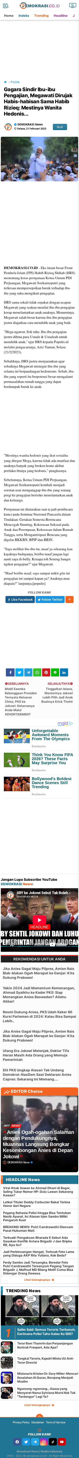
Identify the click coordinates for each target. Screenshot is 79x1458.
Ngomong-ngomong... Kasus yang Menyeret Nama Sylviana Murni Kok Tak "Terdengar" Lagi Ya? (46, 1393)
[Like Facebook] (17, 1441)
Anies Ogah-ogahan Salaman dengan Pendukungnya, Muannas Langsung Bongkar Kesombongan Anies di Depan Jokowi (38, 1144)
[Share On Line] (55, 672)
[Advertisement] (40, 45)
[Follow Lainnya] (69, 599)
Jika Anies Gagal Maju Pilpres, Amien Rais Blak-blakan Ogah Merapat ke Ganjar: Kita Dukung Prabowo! (38, 973)
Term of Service (55, 1422)
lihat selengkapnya (37, 1279)
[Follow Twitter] (26, 1441)
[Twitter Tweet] (19, 672)
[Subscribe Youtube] (62, 1441)
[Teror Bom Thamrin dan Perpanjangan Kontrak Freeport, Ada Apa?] (7, 1347)
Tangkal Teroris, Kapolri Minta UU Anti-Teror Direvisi (45, 1360)
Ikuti (60, 127)
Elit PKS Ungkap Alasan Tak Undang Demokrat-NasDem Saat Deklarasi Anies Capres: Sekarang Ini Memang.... (37, 1074)
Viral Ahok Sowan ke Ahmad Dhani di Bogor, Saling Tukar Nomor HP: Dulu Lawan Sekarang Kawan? (38, 1191)
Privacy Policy (21, 1422)
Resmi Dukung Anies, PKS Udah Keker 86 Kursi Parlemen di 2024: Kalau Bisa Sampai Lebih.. (39, 1016)
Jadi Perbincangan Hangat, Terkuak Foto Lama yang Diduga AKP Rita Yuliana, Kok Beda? (38, 1253)
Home (9, 16)
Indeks (24, 16)
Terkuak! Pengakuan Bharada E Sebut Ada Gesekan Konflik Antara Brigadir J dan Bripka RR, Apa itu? (37, 1241)
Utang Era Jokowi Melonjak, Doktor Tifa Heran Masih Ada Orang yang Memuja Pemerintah (36, 1055)
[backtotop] (39, 1417)
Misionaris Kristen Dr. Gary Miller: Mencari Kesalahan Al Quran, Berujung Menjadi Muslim (47, 1377)
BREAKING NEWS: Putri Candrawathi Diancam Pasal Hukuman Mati (38, 1229)
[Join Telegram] (35, 1441)
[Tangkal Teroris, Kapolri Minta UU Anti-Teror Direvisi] (7, 1362)
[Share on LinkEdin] (64, 672)
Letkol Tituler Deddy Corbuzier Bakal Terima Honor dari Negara (36, 1204)
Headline (61, 16)
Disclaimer (37, 1422)
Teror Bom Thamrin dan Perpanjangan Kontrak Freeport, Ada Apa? (45, 1345)
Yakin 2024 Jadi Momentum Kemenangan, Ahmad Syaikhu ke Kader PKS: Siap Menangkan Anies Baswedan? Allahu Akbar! (39, 994)
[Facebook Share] (10, 672)
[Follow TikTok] (53, 1441)
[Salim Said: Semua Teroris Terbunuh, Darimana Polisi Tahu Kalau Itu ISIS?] (39, 1316)
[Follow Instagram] (44, 1441)
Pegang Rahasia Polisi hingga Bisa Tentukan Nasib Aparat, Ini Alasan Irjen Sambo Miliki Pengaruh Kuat (37, 1216)
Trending (41, 16)
